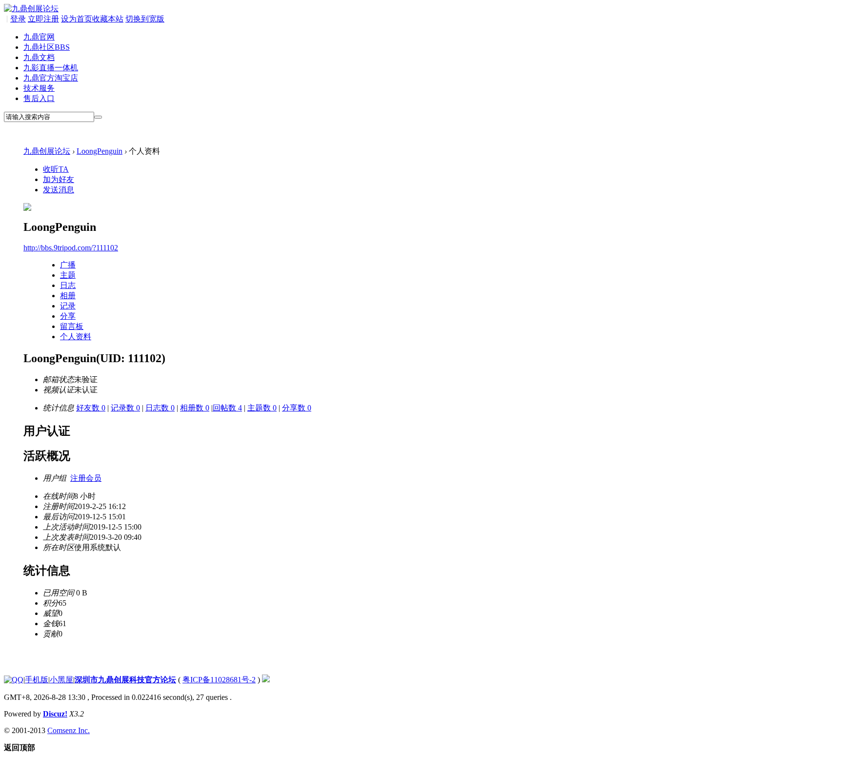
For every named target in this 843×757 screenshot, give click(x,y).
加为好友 (58, 179)
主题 (68, 275)
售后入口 (39, 98)
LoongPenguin (99, 151)
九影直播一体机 (50, 67)
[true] (98, 117)
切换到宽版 (144, 19)
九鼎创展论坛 (46, 151)
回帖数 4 (227, 408)
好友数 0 (90, 408)
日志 (68, 285)
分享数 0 (296, 408)
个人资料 (75, 336)
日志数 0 (160, 408)
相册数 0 (194, 408)
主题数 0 (262, 408)
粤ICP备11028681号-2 (219, 679)
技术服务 (39, 88)
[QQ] (13, 679)
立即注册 (43, 19)
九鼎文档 (39, 57)
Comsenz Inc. (68, 730)
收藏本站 (107, 19)
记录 (68, 306)
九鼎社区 (46, 47)
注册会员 (85, 478)
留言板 (71, 326)
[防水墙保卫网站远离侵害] (266, 679)
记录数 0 (125, 408)
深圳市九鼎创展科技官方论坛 (125, 679)
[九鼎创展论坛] (31, 8)
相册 (68, 295)
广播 (68, 265)
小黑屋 (61, 679)
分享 (68, 316)
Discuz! (55, 714)
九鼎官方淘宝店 (50, 78)
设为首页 (76, 19)
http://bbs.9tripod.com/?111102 (70, 248)
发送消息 (58, 189)
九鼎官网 (39, 37)
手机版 (36, 679)
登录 (18, 19)
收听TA (56, 169)
